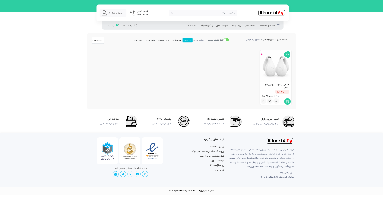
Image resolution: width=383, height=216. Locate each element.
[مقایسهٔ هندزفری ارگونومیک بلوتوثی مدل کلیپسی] (270, 101)
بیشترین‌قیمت (163, 40)
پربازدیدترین (138, 40)
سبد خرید (113, 25)
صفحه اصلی (249, 25)
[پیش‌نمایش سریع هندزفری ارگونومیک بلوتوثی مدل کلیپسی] (276, 101)
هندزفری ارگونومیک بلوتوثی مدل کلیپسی (277, 86)
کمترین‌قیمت (176, 40)
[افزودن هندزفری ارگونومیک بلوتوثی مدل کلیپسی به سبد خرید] (287, 101)
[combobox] (203, 13)
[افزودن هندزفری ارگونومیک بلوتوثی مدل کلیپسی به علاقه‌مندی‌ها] (263, 101)
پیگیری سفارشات (206, 25)
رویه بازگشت (236, 25)
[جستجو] (172, 13)
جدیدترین (187, 40)
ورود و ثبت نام (115, 13)
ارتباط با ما (192, 25)
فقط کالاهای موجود (215, 40)
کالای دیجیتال (268, 39)
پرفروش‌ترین (150, 40)
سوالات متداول (222, 25)
